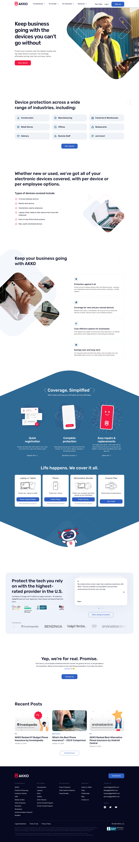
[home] (21, 4)
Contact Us (69, 677)
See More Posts (69, 753)
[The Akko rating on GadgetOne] (69, 626)
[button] (39, 4)
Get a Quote (22, 63)
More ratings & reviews (101, 615)
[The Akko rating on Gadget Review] (52, 626)
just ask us (68, 669)
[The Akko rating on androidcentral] (90, 626)
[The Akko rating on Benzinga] (29, 626)
